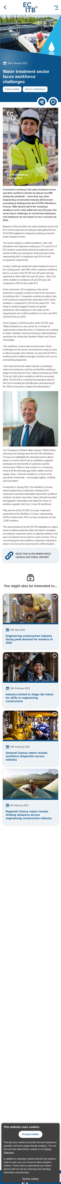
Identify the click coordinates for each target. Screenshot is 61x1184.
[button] (5, 7)
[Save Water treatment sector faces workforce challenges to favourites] (53, 102)
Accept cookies (30, 1134)
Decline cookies (30, 1178)
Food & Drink (11, 89)
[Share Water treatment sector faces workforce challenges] (42, 102)
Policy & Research (34, 89)
